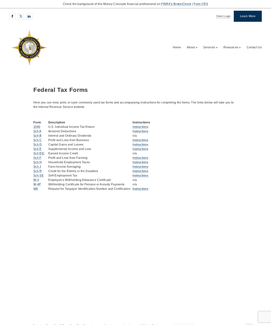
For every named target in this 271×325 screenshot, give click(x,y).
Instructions (140, 126)
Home (177, 47)
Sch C (37, 140)
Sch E (37, 149)
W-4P (37, 184)
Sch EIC (39, 153)
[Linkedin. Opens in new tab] (29, 16)
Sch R (37, 171)
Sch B (37, 135)
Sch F (37, 157)
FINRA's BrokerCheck (176, 4)
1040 (36, 126)
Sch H (37, 162)
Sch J (37, 166)
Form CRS (201, 4)
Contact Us (254, 47)
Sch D (37, 144)
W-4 (36, 179)
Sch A (37, 131)
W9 (35, 188)
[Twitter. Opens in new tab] (21, 16)
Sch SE (38, 175)
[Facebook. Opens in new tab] (12, 16)
